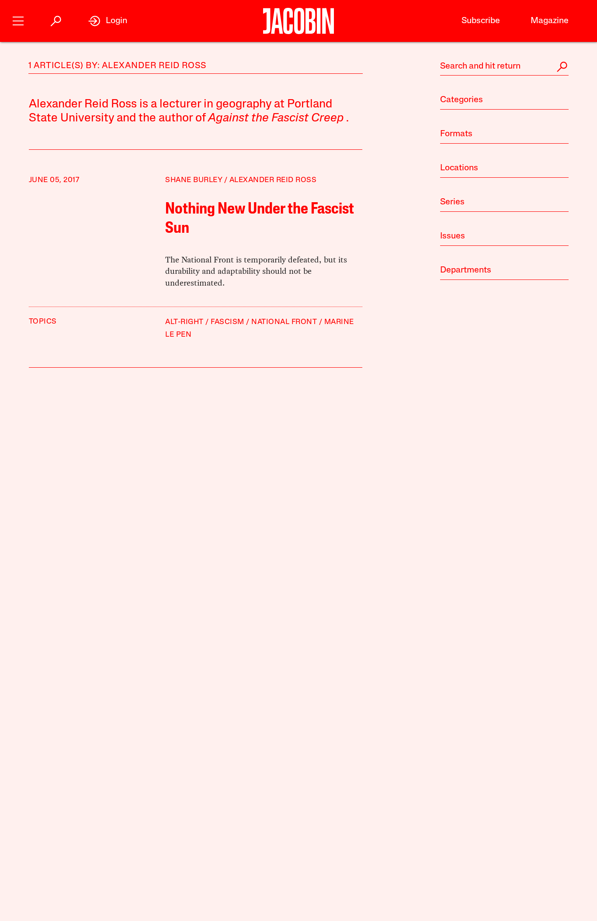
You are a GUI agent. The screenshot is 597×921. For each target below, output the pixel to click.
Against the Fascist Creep (276, 118)
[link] (107, 21)
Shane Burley (193, 180)
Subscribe (481, 21)
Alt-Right (184, 322)
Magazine (550, 21)
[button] (18, 19)
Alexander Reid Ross (273, 180)
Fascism (227, 322)
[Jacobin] (298, 21)
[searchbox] (504, 67)
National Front (284, 322)
